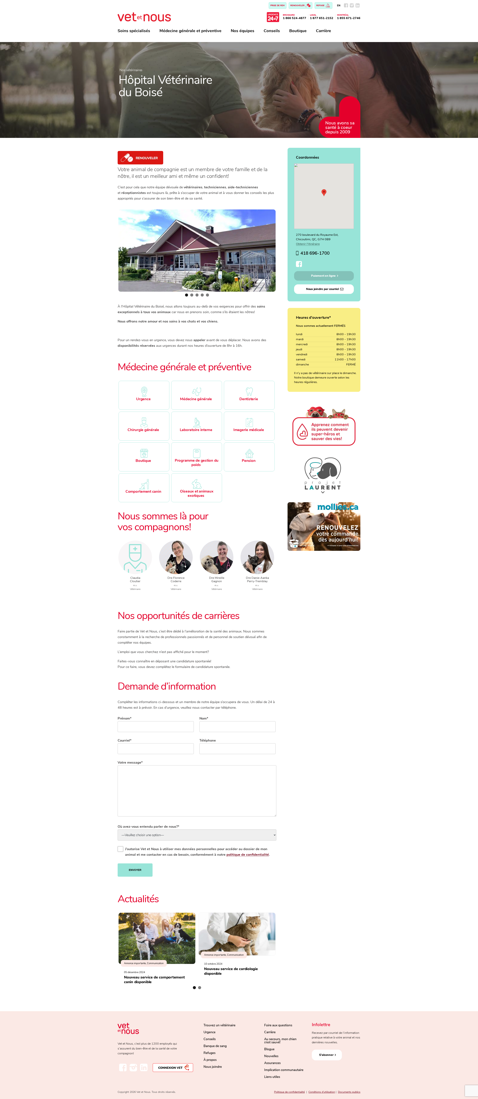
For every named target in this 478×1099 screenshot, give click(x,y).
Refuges (209, 1053)
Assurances (272, 1063)
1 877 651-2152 (321, 18)
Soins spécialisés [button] (134, 31)
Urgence (209, 1032)
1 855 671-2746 (348, 18)
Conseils (272, 31)
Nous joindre (213, 1066)
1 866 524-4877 (294, 18)
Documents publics (349, 1092)
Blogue (269, 1049)
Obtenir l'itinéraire (308, 244)
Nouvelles (271, 1056)
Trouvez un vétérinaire (219, 1025)
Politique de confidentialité (289, 1092)
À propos (210, 1059)
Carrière (323, 31)
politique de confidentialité (247, 854)
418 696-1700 (315, 253)
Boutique (298, 31)
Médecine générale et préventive (190, 31)
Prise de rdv (277, 5)
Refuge (320, 5)
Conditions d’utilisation (321, 1092)
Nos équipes (242, 31)
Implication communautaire (283, 1070)
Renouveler (297, 5)
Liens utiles (272, 1076)
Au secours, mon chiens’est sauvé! (280, 1041)
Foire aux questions (278, 1025)
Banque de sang (215, 1046)
